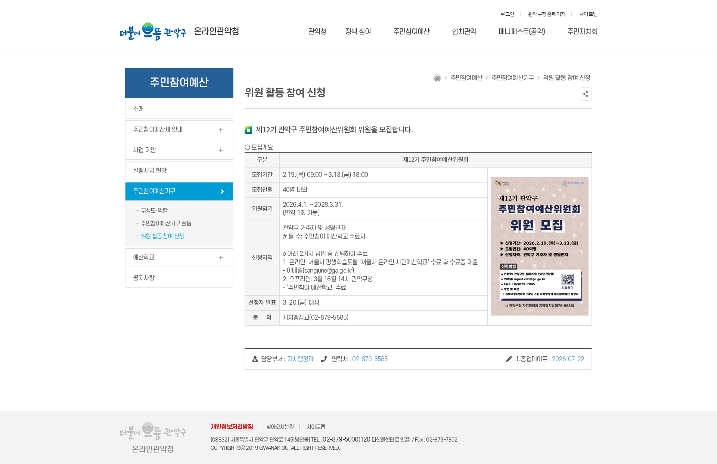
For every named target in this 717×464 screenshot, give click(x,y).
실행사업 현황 (149, 171)
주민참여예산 (411, 32)
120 (365, 439)
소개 (138, 109)
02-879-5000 (340, 439)
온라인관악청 (216, 31)
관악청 (317, 32)
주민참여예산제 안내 (157, 129)
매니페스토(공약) (522, 32)
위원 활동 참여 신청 (162, 236)
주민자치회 (582, 32)
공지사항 (143, 278)
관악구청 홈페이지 (546, 15)
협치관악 (464, 32)
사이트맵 (588, 15)
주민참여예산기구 (154, 191)
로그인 (507, 15)
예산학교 (143, 257)
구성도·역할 (154, 211)
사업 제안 (144, 150)
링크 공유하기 (585, 94)
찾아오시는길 (280, 427)
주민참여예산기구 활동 (166, 223)
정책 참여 (358, 32)
